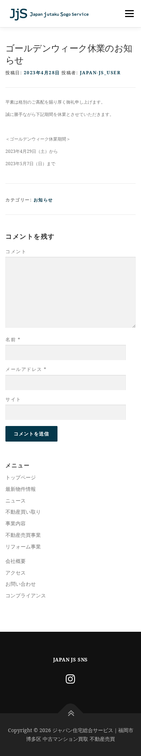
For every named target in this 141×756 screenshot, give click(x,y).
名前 (13, 339)
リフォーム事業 (23, 546)
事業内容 (15, 523)
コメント (15, 251)
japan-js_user (100, 73)
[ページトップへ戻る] (71, 713)
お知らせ (43, 200)
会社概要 (15, 560)
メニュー (129, 14)
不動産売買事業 (23, 534)
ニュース (15, 500)
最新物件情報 (20, 488)
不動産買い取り (23, 511)
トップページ (20, 477)
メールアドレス (26, 369)
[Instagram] (70, 678)
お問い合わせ (20, 583)
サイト (13, 399)
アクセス (15, 572)
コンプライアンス (25, 595)
